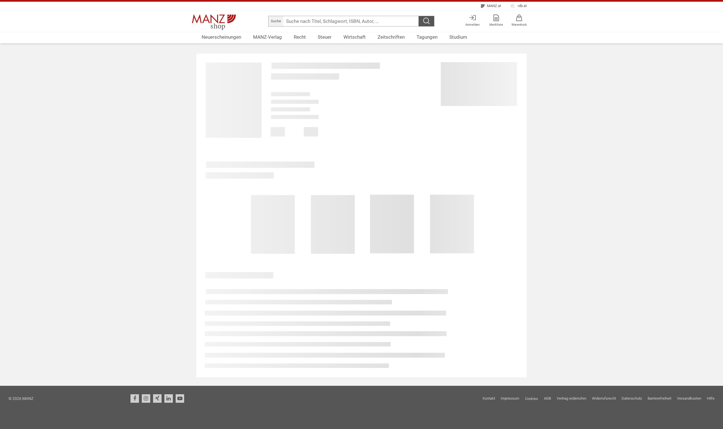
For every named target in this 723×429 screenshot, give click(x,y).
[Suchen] (426, 21)
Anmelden (472, 25)
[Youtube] (180, 398)
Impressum (510, 398)
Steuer (325, 37)
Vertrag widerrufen (571, 398)
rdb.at (521, 6)
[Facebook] (134, 398)
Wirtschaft (354, 37)
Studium (458, 37)
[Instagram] (146, 398)
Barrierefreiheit (659, 398)
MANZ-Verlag (267, 37)
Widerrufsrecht (604, 398)
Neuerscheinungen (221, 37)
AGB (547, 398)
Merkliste (496, 25)
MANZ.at (493, 6)
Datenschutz (632, 398)
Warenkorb (519, 25)
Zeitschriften (391, 37)
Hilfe (711, 398)
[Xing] (157, 398)
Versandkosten (689, 398)
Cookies (531, 399)
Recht (300, 37)
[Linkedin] (168, 398)
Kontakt (489, 398)
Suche (276, 21)
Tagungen (427, 37)
